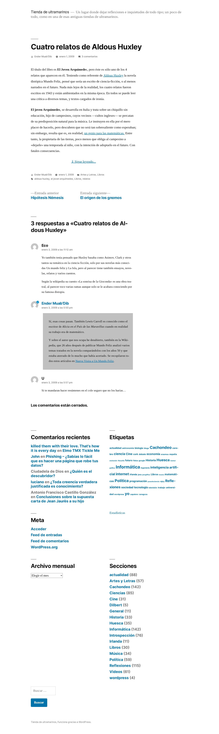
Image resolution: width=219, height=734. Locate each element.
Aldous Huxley (113, 75)
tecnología (141, 487)
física (135, 460)
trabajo (161, 487)
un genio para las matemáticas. (104, 133)
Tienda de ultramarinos (50, 12)
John (35, 456)
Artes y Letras (88, 174)
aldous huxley (41, 178)
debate (142, 454)
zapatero (134, 494)
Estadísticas (117, 513)
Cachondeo (161, 447)
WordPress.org (44, 547)
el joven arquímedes (62, 178)
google (142, 460)
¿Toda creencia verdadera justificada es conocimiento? (64, 484)
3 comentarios (89, 56)
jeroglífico (146, 475)
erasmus (165, 454)
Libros (100, 174)
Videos (116, 671)
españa (173, 454)
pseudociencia (153, 481)
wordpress (119, 494)
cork (135, 454)
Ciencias (117, 593)
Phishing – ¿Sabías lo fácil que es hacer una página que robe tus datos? (64, 460)
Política (122, 480)
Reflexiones (120, 665)
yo (127, 493)
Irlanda (116, 641)
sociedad (127, 487)
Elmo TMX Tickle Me (81, 450)
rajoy (162, 481)
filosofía (121, 461)
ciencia (119, 454)
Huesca (163, 460)
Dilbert (116, 605)
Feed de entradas (46, 535)
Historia (151, 460)
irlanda (133, 474)
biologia (139, 448)
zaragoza (143, 494)
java (140, 474)
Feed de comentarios (50, 541)
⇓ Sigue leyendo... (83, 162)
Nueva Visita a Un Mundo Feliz (94, 361)
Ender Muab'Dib (43, 56)
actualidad (115, 447)
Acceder (38, 529)
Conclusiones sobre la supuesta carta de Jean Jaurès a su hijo (62, 499)
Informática (128, 467)
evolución (113, 461)
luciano (37, 482)
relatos (86, 178)
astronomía (128, 448)
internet (122, 474)
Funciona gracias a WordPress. (74, 722)
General (117, 611)
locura (161, 475)
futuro (128, 460)
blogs (146, 448)
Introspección (122, 635)
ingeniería (145, 468)
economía (153, 454)
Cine (129, 454)
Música (116, 653)
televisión (153, 488)
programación (138, 481)
